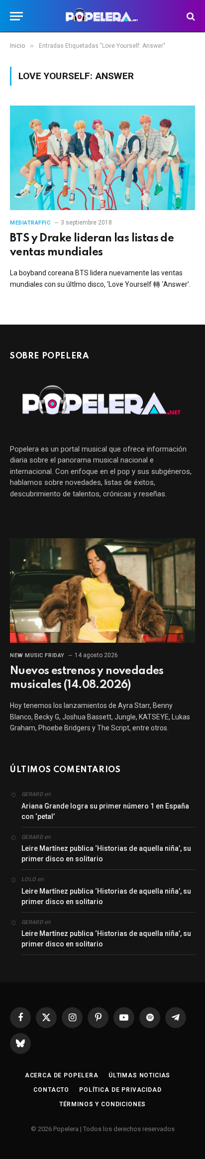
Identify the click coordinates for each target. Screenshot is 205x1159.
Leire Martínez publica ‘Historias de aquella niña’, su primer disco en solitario (106, 853)
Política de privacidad (120, 1089)
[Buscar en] (190, 16)
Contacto (51, 1089)
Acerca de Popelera (62, 1075)
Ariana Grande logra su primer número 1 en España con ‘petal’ (105, 811)
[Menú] (16, 16)
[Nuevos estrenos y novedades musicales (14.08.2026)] (102, 590)
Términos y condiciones (102, 1104)
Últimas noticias (139, 1075)
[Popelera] (102, 16)
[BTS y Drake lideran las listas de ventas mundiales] (102, 158)
